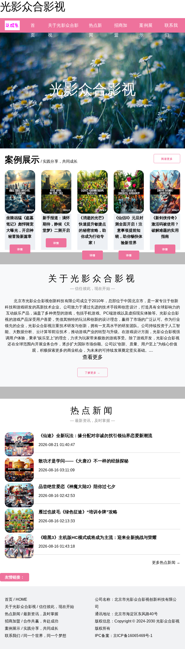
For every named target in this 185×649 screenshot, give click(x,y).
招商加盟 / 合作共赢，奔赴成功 (32, 621)
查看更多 (92, 357)
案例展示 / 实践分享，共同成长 (32, 628)
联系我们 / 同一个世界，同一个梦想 (35, 636)
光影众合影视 (32, 6)
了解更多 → (92, 372)
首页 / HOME (16, 599)
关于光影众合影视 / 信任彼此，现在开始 (39, 607)
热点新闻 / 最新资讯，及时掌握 (32, 614)
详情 (20, 249)
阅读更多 (167, 158)
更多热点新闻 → (166, 562)
